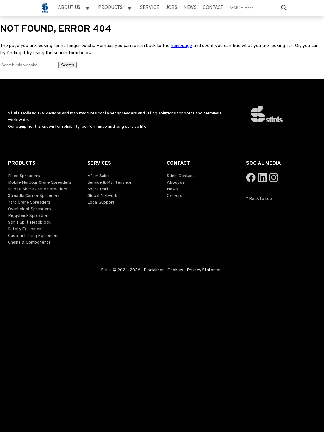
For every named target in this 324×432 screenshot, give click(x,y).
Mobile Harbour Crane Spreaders (39, 182)
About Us (69, 8)
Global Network (102, 196)
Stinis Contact (180, 176)
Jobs (171, 8)
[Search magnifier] (283, 7)
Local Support (101, 202)
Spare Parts (99, 189)
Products (110, 8)
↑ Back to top (259, 198)
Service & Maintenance (109, 182)
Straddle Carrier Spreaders (34, 196)
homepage (181, 46)
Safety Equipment (25, 229)
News (190, 8)
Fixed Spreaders (24, 176)
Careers (174, 196)
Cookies (175, 270)
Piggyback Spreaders (29, 216)
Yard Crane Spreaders (29, 202)
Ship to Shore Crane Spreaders (37, 189)
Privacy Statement (205, 270)
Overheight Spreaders (29, 209)
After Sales (98, 176)
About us (175, 182)
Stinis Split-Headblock (29, 222)
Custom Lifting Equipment (33, 235)
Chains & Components (29, 242)
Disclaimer (154, 270)
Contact (213, 8)
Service (149, 8)
